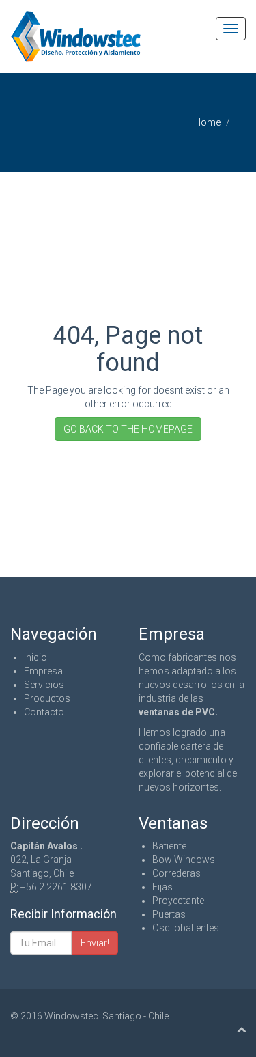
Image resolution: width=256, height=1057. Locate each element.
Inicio (35, 657)
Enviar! (95, 942)
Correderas (176, 873)
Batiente (169, 845)
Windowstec (71, 1016)
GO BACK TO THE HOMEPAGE (128, 429)
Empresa (43, 670)
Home (207, 122)
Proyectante (178, 900)
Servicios (44, 684)
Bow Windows (183, 859)
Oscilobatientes (185, 927)
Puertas (169, 914)
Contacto (44, 711)
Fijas (162, 886)
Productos (47, 698)
